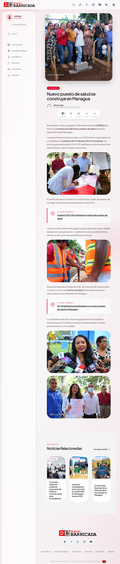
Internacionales (19, 51)
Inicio (14, 34)
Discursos (17, 57)
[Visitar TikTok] (80, 4)
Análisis (15, 75)
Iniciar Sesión (20, 24)
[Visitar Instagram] (93, 4)
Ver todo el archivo (101, 449)
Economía (16, 69)
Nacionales (17, 45)
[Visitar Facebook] (106, 4)
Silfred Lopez (58, 105)
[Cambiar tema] (114, 4)
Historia (16, 63)
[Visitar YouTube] (100, 4)
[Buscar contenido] (73, 4)
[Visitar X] (86, 4)
